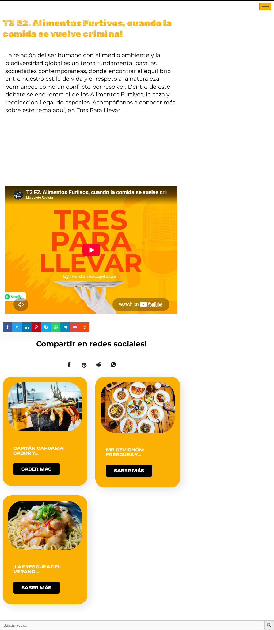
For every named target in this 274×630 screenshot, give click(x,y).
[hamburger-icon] (265, 6)
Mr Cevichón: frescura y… (125, 452)
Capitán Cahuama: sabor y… (39, 451)
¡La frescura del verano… (37, 569)
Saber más (36, 469)
